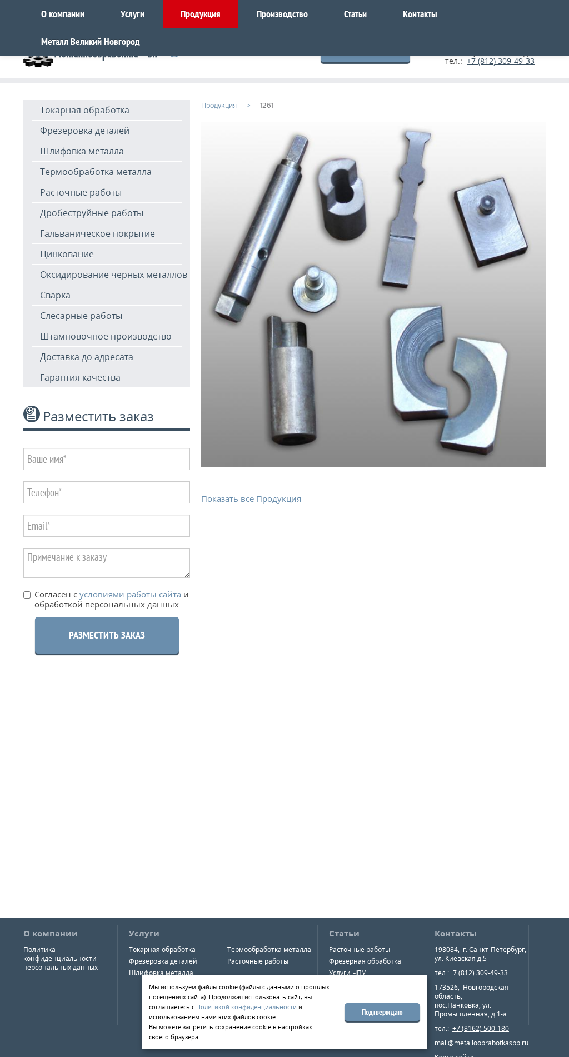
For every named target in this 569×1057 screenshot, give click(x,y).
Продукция (201, 13)
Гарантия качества (80, 377)
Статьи (355, 13)
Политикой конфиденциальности (246, 1007)
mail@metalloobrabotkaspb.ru (481, 1043)
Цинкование (67, 254)
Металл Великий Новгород (90, 41)
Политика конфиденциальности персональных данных (60, 958)
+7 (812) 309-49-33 (501, 61)
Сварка (55, 295)
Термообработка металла (96, 172)
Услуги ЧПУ (347, 973)
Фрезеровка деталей (84, 130)
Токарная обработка (84, 110)
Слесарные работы (81, 316)
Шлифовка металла (82, 151)
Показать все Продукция (251, 498)
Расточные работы (81, 192)
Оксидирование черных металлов (113, 274)
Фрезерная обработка (365, 961)
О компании (62, 13)
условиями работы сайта (129, 594)
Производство (282, 13)
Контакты (420, 13)
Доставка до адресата (86, 357)
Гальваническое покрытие (97, 233)
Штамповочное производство (106, 336)
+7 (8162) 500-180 (480, 1028)
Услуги (132, 13)
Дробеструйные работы (91, 213)
